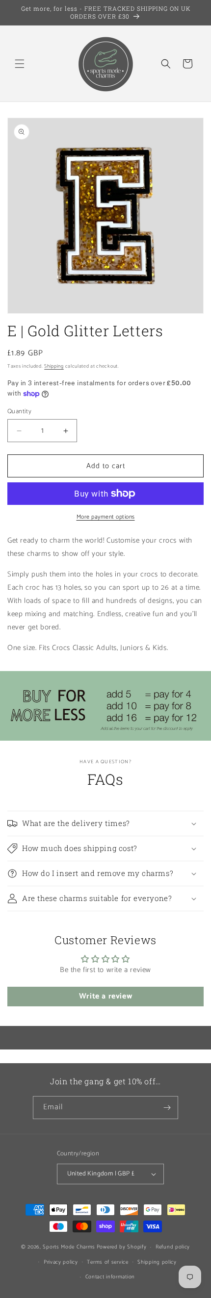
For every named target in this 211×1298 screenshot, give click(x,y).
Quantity (19, 412)
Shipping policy (157, 1262)
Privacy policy (61, 1262)
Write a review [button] (105, 996)
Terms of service (107, 1262)
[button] (19, 64)
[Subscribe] (167, 1107)
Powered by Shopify (122, 1247)
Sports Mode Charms (69, 1247)
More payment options (106, 517)
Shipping (54, 366)
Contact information (110, 1277)
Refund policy (173, 1247)
